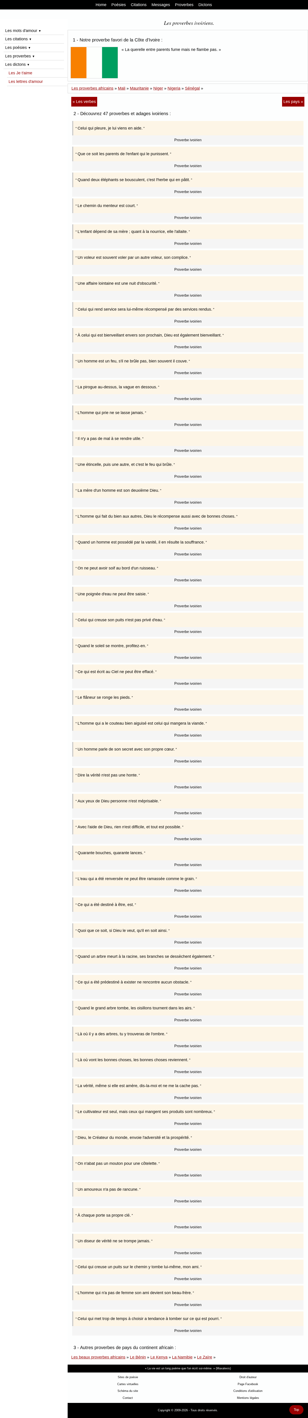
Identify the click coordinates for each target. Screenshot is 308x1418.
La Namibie (182, 1357)
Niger (158, 88)
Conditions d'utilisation (247, 1391)
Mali (121, 88)
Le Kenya (159, 1357)
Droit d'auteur (248, 1377)
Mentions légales (248, 1398)
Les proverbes (20, 56)
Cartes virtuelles (127, 1384)
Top (296, 1409)
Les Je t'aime (20, 73)
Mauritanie (139, 88)
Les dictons (17, 64)
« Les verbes (84, 101)
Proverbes (184, 4)
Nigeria (174, 88)
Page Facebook (248, 1384)
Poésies (118, 4)
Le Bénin (138, 1357)
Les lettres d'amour (26, 81)
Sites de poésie (128, 1377)
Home (101, 4)
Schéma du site (127, 1391)
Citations (139, 4)
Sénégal (192, 88)
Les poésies (18, 47)
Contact (128, 1398)
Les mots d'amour (23, 30)
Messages (161, 4)
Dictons (205, 4)
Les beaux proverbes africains (98, 1357)
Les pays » (293, 101)
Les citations (18, 39)
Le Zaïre (204, 1357)
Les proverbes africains (92, 88)
